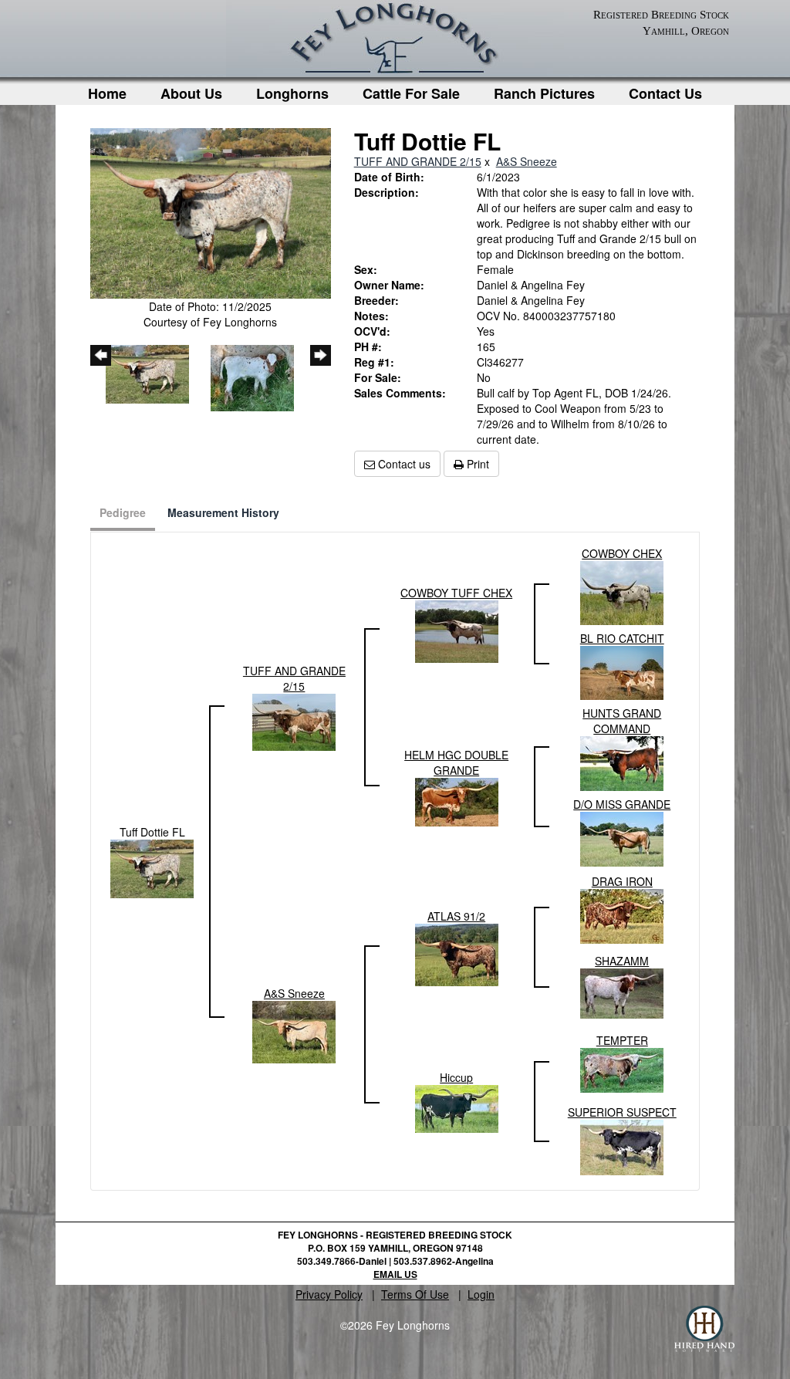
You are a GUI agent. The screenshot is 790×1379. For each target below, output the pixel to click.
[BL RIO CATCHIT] (621, 671)
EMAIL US (395, 1274)
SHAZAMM (622, 960)
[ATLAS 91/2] (456, 953)
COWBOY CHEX (622, 553)
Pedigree (123, 512)
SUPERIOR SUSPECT (622, 1112)
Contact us (402, 463)
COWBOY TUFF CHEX (456, 592)
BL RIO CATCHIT (622, 638)
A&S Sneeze (526, 161)
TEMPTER (622, 1040)
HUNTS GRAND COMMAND (621, 720)
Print (476, 463)
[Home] (395, 42)
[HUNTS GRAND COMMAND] (621, 761)
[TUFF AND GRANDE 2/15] (294, 720)
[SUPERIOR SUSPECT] (621, 1146)
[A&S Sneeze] (294, 1030)
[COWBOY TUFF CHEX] (456, 629)
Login (481, 1294)
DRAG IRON (622, 881)
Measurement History (223, 512)
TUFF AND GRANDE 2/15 (417, 161)
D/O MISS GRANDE (621, 804)
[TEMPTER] (621, 1068)
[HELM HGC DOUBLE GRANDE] (456, 800)
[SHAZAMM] (621, 991)
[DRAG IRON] (621, 914)
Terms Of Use (415, 1294)
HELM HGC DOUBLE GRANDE (456, 762)
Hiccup (456, 1077)
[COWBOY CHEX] (621, 591)
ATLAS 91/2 (456, 916)
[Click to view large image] (210, 211)
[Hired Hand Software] (704, 1329)
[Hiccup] (456, 1107)
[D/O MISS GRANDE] (621, 837)
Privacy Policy (329, 1294)
